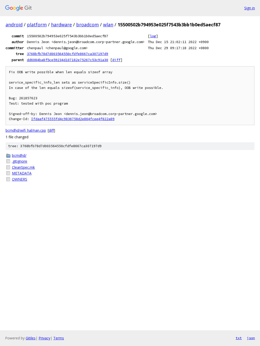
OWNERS (19, 179)
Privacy (44, 338)
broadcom (87, 25)
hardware (61, 25)
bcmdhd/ (19, 155)
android (14, 25)
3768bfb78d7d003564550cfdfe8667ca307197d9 (67, 53)
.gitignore (19, 161)
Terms (58, 338)
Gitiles (31, 338)
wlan (108, 25)
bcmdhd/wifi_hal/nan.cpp (26, 130)
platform (37, 25)
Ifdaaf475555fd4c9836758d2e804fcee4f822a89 (73, 119)
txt (239, 338)
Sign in (249, 8)
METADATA (21, 173)
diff (116, 59)
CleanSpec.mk (23, 167)
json (251, 338)
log (153, 36)
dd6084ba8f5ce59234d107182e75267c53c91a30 (67, 59)
